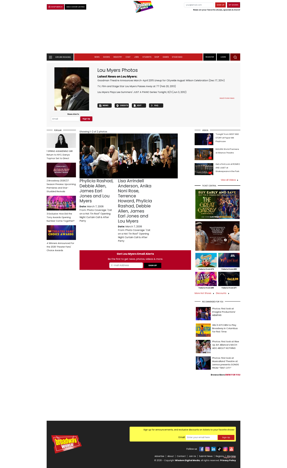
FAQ (156, 105)
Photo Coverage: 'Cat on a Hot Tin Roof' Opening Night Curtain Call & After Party (96, 215)
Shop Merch (56, 7)
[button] (235, 57)
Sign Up (86, 118)
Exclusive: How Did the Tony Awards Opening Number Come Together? (60, 217)
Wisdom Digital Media (187, 460)
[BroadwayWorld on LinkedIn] (213, 449)
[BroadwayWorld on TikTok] (219, 449)
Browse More (225, 374)
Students (146, 57)
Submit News (206, 456)
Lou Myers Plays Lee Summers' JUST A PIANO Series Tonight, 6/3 (134, 92)
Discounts (221, 293)
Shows (106, 57)
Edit (139, 105)
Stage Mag (177, 57)
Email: (181, 437)
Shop (156, 57)
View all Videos (228, 179)
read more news (227, 98)
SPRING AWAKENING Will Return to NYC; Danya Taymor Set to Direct (59, 155)
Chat (128, 57)
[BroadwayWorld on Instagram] (207, 449)
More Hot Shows (203, 293)
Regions (220, 456)
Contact (181, 456)
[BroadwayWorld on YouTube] (231, 449)
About (170, 456)
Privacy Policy (228, 460)
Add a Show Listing (75, 7)
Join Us (192, 456)
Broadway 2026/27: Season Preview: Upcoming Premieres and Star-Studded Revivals (61, 186)
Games (166, 57)
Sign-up (220, 5)
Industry (117, 57)
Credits (124, 105)
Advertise (159, 456)
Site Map (231, 456)
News (97, 57)
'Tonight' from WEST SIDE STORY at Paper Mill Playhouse (227, 138)
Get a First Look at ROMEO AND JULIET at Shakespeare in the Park (228, 168)
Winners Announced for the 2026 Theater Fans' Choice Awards (60, 247)
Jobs (136, 57)
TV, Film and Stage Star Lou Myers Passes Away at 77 (128, 86)
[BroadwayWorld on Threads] (225, 449)
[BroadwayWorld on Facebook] (201, 449)
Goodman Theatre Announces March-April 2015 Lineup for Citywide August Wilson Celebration (152, 80)
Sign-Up (226, 437)
